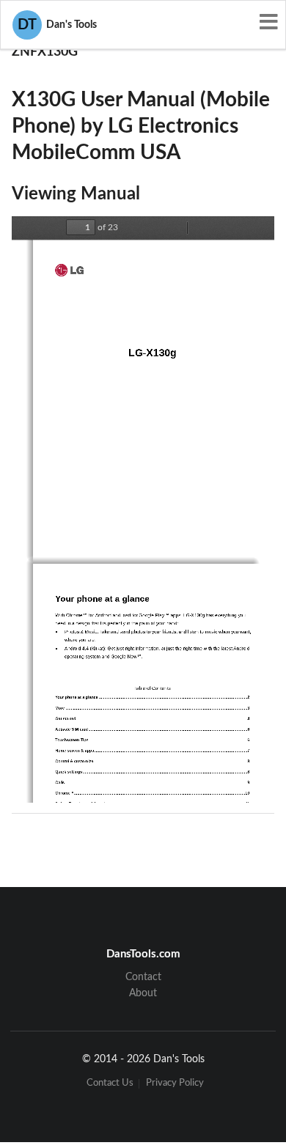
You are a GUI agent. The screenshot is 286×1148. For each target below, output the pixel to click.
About (143, 993)
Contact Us (110, 1084)
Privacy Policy (175, 1084)
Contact (143, 977)
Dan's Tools (57, 25)
